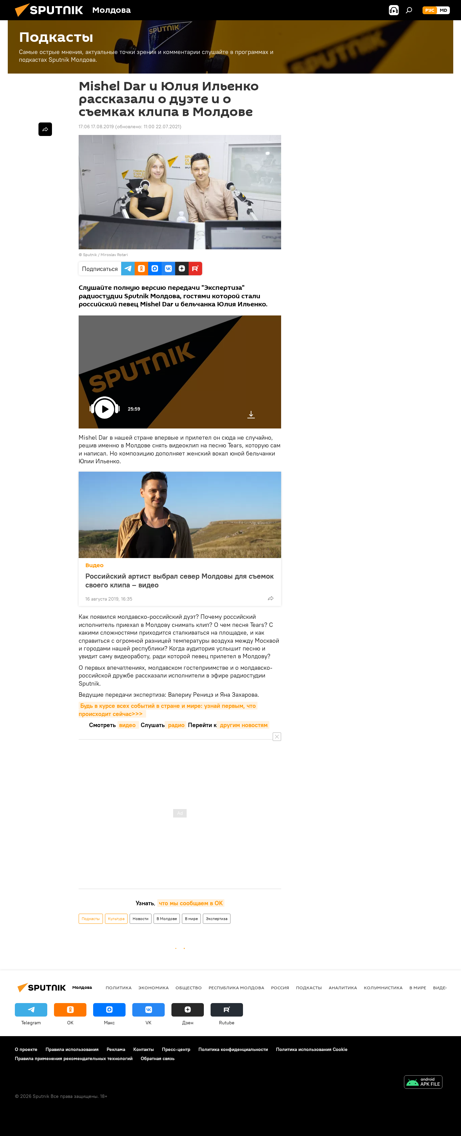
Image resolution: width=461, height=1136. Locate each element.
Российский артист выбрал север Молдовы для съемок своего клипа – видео (179, 580)
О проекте (26, 1049)
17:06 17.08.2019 (96, 126)
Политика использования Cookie (312, 1049)
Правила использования (72, 1049)
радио (175, 725)
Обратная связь (157, 1058)
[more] (270, 598)
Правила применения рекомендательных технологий (74, 1058)
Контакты (143, 1049)
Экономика (153, 988)
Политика (119, 988)
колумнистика (383, 988)
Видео (94, 565)
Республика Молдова (236, 988)
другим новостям (243, 725)
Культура (116, 918)
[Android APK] (423, 1082)
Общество (188, 988)
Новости (140, 918)
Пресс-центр (176, 1049)
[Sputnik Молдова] (51, 19)
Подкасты (91, 918)
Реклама (116, 1049)
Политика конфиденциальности (233, 1049)
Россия (280, 988)
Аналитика (343, 988)
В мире (191, 918)
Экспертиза (216, 918)
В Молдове (167, 918)
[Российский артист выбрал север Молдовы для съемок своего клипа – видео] (180, 515)
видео (128, 725)
